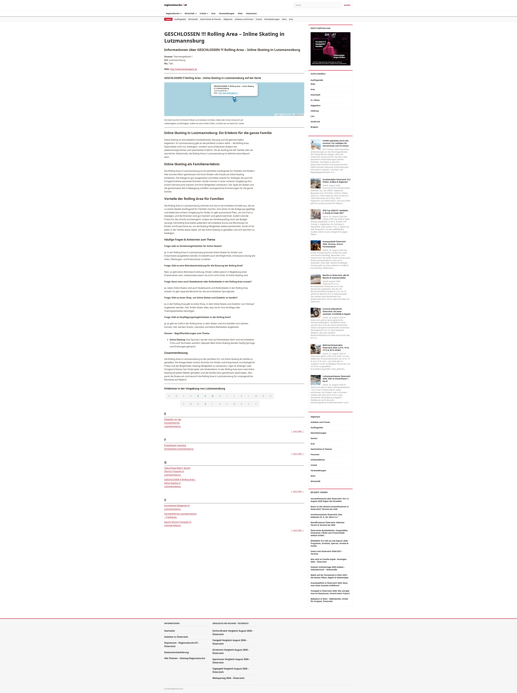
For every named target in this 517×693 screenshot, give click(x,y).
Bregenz (314, 127)
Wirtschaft (189, 13)
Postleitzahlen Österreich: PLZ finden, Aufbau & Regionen (336, 180)
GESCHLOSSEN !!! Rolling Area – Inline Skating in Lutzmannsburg (180, 483)
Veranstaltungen (226, 13)
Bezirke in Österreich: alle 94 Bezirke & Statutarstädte (336, 276)
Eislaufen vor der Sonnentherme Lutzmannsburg (172, 423)
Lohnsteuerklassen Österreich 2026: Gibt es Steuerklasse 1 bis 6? (336, 379)
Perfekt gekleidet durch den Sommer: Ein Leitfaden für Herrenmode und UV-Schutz (336, 143)
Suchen (347, 5)
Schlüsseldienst (318, 459)
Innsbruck (315, 121)
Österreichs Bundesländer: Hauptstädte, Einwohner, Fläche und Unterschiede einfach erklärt (329, 533)
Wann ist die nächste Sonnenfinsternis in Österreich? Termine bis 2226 (330, 507)
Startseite (169, 630)
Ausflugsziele (180, 19)
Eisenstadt (315, 94)
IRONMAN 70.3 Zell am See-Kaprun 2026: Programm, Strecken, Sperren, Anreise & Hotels (329, 543)
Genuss (314, 438)
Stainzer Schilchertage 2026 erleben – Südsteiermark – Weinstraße (328, 568)
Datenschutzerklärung (176, 652)
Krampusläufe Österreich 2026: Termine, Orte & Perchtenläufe (334, 244)
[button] (234, 99)
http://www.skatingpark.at (183, 69)
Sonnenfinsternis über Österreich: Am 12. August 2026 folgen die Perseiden (330, 499)
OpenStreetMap (288, 115)
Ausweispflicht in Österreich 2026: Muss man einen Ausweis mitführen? (329, 584)
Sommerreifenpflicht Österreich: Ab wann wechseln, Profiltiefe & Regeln (336, 311)
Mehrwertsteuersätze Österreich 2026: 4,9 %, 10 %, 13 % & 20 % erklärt (336, 347)
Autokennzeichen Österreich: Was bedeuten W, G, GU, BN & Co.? (326, 515)
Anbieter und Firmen (244, 19)
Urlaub (203, 13)
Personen (315, 454)
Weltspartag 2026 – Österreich (228, 678)
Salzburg (315, 110)
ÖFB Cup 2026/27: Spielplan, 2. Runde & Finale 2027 (335, 211)
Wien (240, 13)
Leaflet (277, 115)
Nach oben (297, 431)
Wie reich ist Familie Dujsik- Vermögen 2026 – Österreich (329, 560)
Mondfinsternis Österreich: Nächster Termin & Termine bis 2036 (328, 523)
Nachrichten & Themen (210, 19)
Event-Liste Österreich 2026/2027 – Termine (327, 552)
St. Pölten (315, 100)
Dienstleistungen (272, 19)
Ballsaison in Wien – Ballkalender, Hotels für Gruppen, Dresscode (329, 600)
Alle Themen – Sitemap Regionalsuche (184, 658)
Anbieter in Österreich (176, 636)
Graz (213, 13)
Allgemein (228, 19)
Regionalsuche (172, 13)
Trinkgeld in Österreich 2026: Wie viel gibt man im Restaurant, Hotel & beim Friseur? (330, 592)
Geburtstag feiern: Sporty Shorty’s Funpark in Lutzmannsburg (177, 471)
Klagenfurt (315, 105)
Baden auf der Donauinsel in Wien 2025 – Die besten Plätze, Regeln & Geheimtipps (329, 576)
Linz (312, 116)
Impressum (251, 13)
